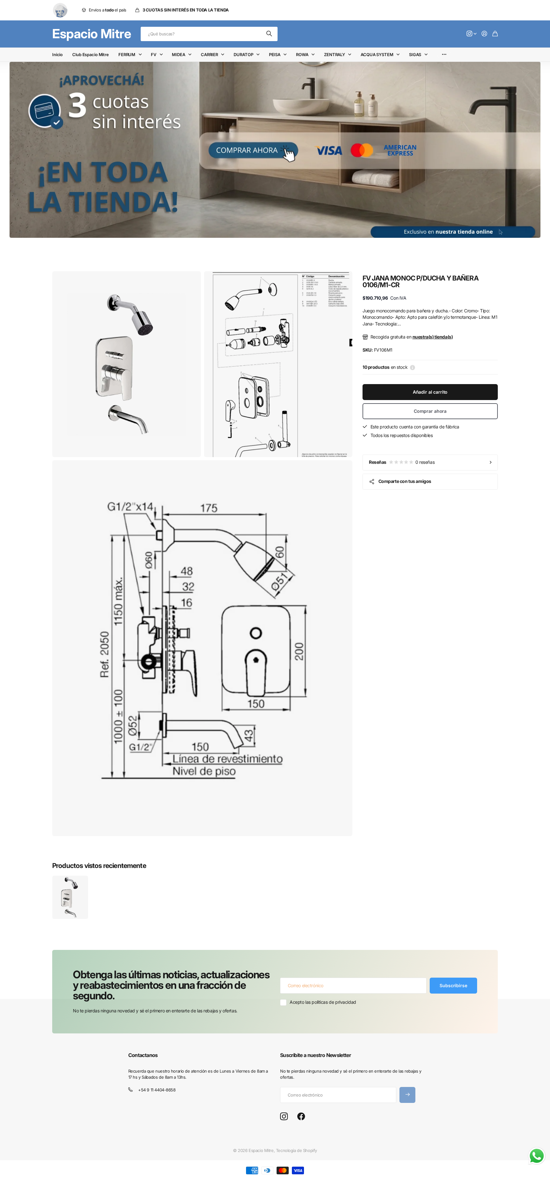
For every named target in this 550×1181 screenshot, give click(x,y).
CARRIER (209, 54)
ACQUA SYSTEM (377, 54)
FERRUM (126, 54)
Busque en (270, 34)
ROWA (302, 54)
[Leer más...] (472, 34)
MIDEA (178, 54)
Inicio (57, 54)
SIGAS (415, 54)
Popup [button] (412, 367)
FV (153, 54)
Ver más (444, 54)
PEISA (274, 54)
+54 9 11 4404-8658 (156, 1089)
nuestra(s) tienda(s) (432, 336)
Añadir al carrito (430, 392)
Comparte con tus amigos (404, 481)
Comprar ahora (430, 411)
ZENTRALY (334, 54)
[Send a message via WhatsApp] (537, 1156)
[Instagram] (284, 1117)
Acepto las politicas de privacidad (323, 1002)
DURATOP (243, 54)
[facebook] (301, 1116)
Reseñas (401, 462)
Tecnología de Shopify (296, 1150)
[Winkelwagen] (495, 34)
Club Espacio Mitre (90, 54)
